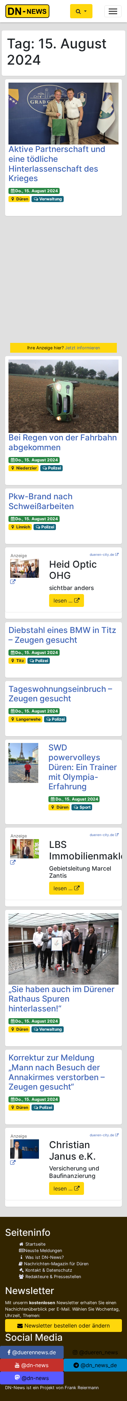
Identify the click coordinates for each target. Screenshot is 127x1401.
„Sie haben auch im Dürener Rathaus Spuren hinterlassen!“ (61, 999)
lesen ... (64, 600)
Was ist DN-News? (44, 1257)
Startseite (34, 1244)
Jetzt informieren (82, 347)
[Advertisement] (63, 279)
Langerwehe (28, 719)
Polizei (54, 467)
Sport (85, 807)
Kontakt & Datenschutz (48, 1270)
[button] (81, 11)
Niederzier (26, 467)
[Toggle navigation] (113, 11)
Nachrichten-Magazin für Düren (55, 1263)
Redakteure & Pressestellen (52, 1276)
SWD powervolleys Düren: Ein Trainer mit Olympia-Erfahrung (82, 767)
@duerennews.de (33, 1352)
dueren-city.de (102, 554)
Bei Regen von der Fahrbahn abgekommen (62, 442)
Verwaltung (50, 198)
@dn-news (34, 1365)
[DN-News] (29, 11)
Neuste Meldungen (43, 1250)
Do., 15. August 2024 (36, 190)
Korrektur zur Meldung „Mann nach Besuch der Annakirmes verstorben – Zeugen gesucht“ (56, 1072)
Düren (21, 198)
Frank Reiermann (82, 1387)
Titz (19, 660)
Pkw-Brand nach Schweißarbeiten (41, 501)
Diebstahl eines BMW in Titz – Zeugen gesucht (62, 635)
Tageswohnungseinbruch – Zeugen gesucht (60, 694)
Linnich (22, 526)
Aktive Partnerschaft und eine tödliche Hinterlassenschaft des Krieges (56, 163)
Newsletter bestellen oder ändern (66, 1325)
